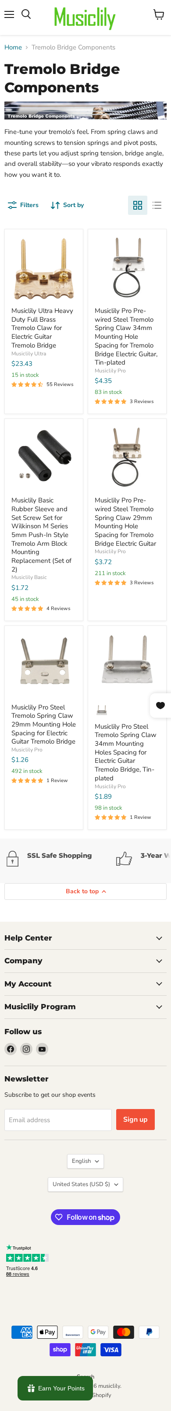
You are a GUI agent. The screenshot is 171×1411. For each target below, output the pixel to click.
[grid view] (137, 205)
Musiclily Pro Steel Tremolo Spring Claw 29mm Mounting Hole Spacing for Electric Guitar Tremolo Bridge (43, 724)
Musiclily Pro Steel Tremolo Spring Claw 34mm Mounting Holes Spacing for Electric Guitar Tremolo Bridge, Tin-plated (126, 752)
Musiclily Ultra (28, 353)
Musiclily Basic (29, 577)
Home (13, 47)
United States (81, 1184)
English (81, 1161)
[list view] (157, 205)
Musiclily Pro (110, 370)
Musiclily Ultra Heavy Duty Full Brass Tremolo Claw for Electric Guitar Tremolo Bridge (42, 328)
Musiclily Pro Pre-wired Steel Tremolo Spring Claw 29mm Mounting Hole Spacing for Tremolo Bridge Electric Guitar (125, 522)
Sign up (135, 1119)
